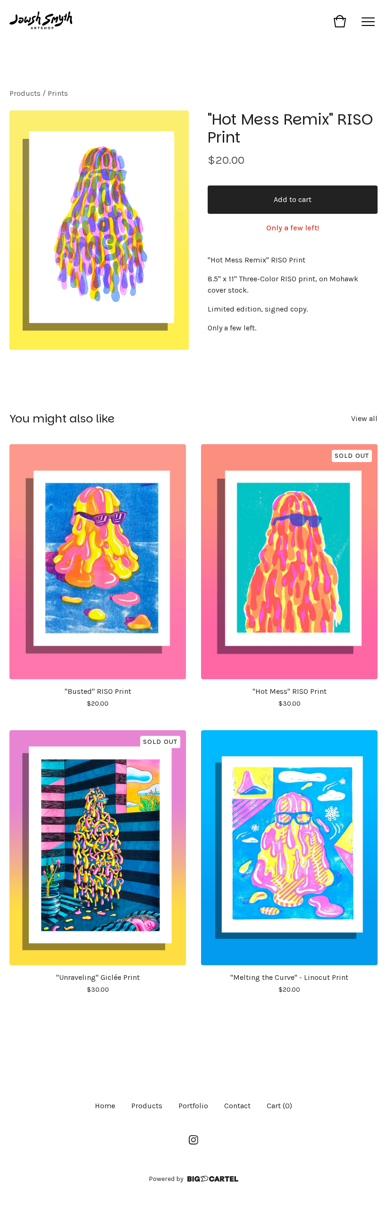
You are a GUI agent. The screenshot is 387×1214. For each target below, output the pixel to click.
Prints (58, 93)
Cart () (279, 1105)
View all (364, 418)
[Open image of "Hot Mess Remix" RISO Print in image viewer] (99, 230)
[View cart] (339, 21)
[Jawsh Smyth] (40, 21)
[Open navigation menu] (368, 21)
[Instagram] (193, 1139)
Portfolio (193, 1105)
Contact (237, 1105)
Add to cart (292, 199)
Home (105, 1105)
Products (25, 93)
